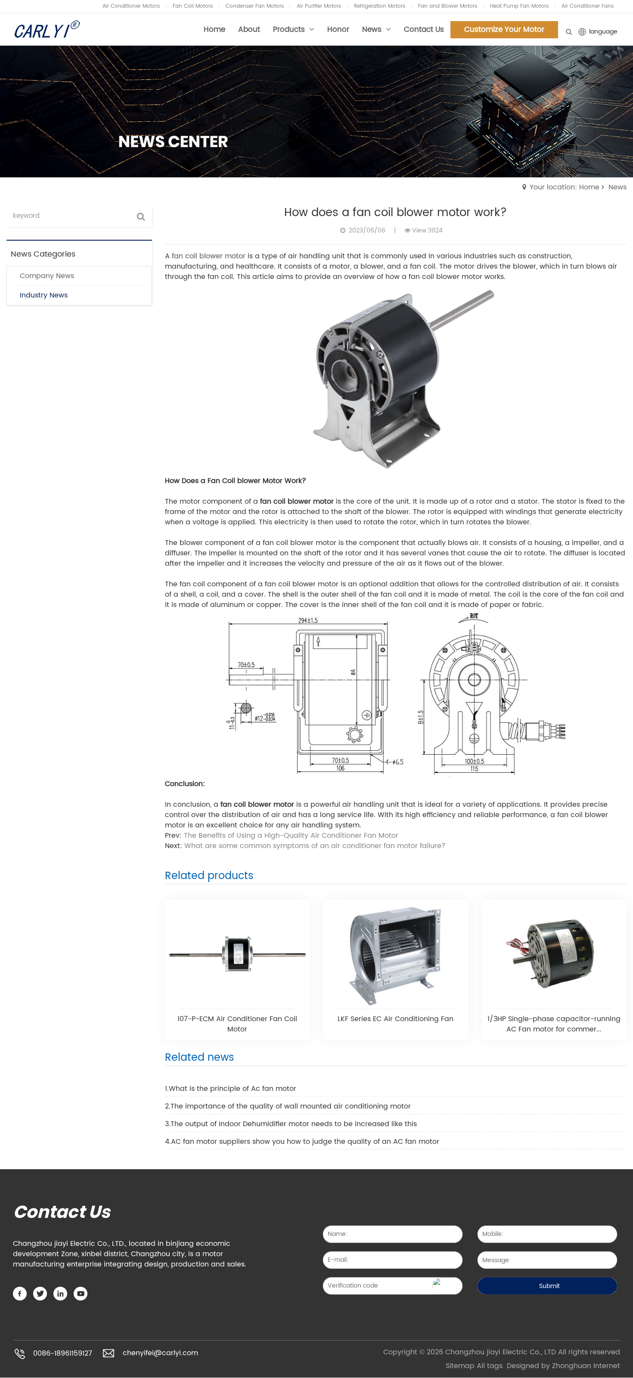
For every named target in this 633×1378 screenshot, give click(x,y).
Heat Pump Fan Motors (519, 6)
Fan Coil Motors (193, 6)
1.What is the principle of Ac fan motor (230, 1088)
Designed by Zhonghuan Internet (563, 1366)
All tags (490, 1366)
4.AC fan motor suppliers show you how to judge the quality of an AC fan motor (302, 1141)
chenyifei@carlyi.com (160, 1353)
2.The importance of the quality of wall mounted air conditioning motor (288, 1106)
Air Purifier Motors (319, 6)
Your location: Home (564, 187)
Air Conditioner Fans (588, 6)
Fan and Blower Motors (447, 6)
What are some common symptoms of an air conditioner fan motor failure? (315, 846)
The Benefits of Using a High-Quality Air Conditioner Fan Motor (291, 835)
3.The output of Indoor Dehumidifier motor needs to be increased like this (291, 1124)
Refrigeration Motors (379, 6)
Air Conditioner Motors (131, 6)
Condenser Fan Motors (255, 6)
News (617, 187)
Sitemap (460, 1366)
